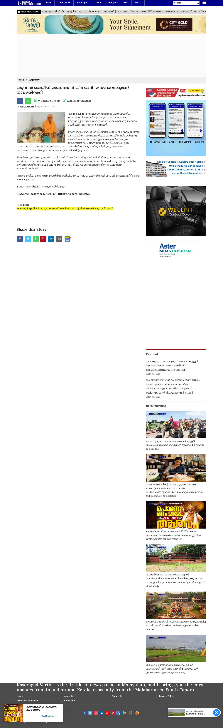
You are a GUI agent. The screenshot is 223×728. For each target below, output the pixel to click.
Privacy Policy (166, 696)
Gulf (126, 3)
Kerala (138, 3)
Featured (152, 354)
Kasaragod (82, 3)
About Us (69, 696)
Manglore (113, 3)
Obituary (34, 80)
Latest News (64, 3)
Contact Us (117, 696)
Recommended (156, 406)
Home (48, 3)
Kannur (98, 3)
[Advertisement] (108, 55)
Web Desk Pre (27, 106)
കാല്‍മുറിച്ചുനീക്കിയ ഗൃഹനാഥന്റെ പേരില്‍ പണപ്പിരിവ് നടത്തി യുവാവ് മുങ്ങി (65, 208)
